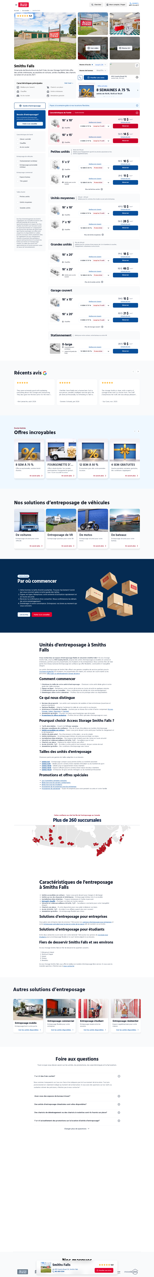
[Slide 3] (107, 96)
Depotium (57, 711)
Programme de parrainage (51, 788)
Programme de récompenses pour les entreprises (59, 786)
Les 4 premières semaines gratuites (54, 780)
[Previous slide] (80, 90)
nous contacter (68, 966)
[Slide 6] (113, 96)
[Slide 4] (109, 96)
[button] (45, 35)
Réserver (125, 126)
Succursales (25, 10)
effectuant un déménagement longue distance (63, 673)
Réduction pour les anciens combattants (56, 782)
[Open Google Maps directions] (137, 77)
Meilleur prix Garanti (95, 122)
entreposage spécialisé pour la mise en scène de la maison (64, 924)
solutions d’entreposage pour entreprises (97, 922)
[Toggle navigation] (16, 5)
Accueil (16, 10)
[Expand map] (137, 65)
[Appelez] (80, 77)
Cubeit (50, 711)
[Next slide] (138, 90)
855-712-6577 (134, 5)
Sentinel (66, 711)
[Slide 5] (111, 96)
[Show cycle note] (137, 105)
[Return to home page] (23, 4)
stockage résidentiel (46, 671)
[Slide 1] (104, 96)
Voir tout (67, 83)
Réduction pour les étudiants (52, 784)
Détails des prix (125, 122)
